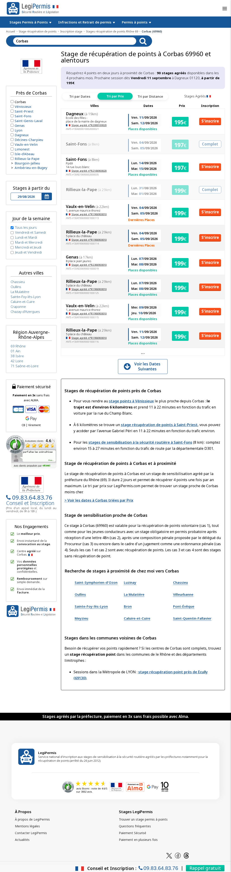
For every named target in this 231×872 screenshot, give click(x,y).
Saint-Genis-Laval (28, 120)
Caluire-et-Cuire (137, 618)
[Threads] (186, 855)
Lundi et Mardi (26, 237)
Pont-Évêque (183, 606)
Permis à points (135, 22)
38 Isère (17, 356)
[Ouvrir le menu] (224, 8)
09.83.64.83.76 (32, 497)
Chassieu (180, 582)
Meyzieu (81, 618)
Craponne (18, 306)
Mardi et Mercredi (28, 242)
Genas (20, 125)
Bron (128, 606)
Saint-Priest (24, 111)
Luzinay (130, 582)
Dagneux (22, 135)
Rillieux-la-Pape (27, 158)
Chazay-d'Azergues (25, 311)
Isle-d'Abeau (24, 154)
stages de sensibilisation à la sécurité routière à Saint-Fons (140, 442)
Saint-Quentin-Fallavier (192, 618)
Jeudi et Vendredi (28, 252)
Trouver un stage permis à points (143, 819)
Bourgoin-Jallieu (27, 163)
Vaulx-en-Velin (26, 144)
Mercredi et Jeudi (28, 247)
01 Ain (15, 351)
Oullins (80, 594)
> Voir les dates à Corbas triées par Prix (99, 500)
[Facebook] (178, 855)
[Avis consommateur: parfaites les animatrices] (31, 451)
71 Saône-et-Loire (25, 366)
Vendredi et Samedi (30, 232)
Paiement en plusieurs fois (138, 839)
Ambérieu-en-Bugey (31, 167)
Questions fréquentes (135, 826)
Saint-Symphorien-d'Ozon (96, 582)
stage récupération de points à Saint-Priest (159, 424)
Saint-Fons (23, 116)
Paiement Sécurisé (132, 833)
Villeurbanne (183, 594)
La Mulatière (134, 594)
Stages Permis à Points (29, 22)
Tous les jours (26, 227)
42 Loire (17, 361)
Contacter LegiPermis (31, 833)
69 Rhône (18, 346)
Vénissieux (23, 106)
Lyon (18, 130)
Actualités (22, 839)
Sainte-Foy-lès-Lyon (91, 606)
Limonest (22, 149)
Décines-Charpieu (29, 139)
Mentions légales (27, 826)
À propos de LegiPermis (32, 819)
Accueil (10, 31)
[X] (169, 855)
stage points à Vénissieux (131, 401)
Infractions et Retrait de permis (85, 22)
